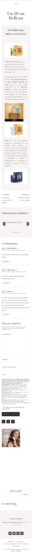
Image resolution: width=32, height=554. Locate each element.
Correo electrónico (9, 367)
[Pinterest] (17, 533)
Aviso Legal (16, 546)
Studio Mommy (16, 551)
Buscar (26, 494)
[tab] (14, 232)
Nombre (5, 359)
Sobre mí (11, 541)
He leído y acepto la (13, 408)
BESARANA (11, 248)
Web (3, 375)
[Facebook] (10, 533)
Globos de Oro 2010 (14, 222)
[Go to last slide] (4, 224)
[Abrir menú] (16, 3)
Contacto (20, 541)
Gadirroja (11, 270)
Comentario (7, 334)
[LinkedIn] (21, 533)
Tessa (9, 291)
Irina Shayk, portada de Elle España (7, 199)
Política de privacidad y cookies (16, 544)
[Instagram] (14, 533)
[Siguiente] (28, 224)
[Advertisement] (16, 468)
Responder (6, 261)
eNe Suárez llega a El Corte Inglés (23, 197)
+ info (24, 384)
